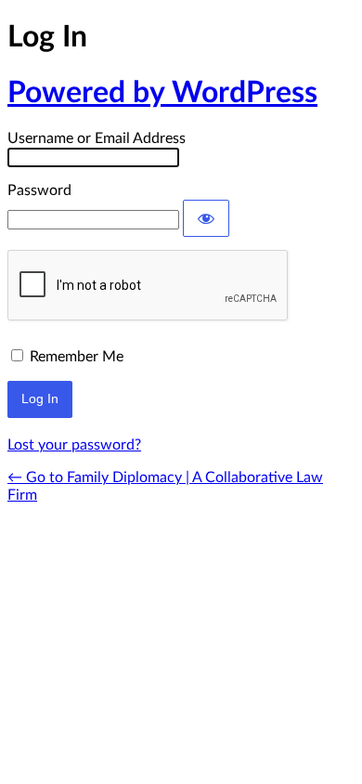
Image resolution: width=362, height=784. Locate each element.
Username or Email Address (96, 138)
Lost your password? (74, 445)
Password (39, 190)
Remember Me (76, 356)
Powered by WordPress (162, 93)
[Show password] (206, 218)
